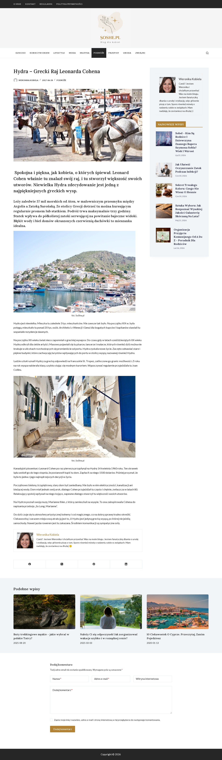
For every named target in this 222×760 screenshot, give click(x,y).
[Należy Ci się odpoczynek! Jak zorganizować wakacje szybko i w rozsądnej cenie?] (111, 611)
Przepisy (113, 53)
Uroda (127, 53)
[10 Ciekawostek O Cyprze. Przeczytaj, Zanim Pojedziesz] (178, 611)
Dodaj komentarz (62, 690)
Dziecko (21, 53)
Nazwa (56, 678)
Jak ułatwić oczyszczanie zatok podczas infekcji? (188, 168)
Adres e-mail (101, 678)
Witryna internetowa (147, 678)
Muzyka (85, 53)
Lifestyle (59, 53)
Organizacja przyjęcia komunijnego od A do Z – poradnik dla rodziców (188, 237)
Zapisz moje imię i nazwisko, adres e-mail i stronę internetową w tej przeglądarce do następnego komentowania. (107, 720)
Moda (72, 53)
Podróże (99, 53)
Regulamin (46, 4)
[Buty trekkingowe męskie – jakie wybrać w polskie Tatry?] (44, 611)
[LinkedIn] (126, 564)
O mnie (17, 4)
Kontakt (30, 4)
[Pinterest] (94, 564)
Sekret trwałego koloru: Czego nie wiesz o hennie (187, 188)
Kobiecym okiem (39, 53)
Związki (140, 53)
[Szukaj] (207, 53)
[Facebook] (30, 564)
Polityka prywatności (69, 4)
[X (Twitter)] (62, 564)
